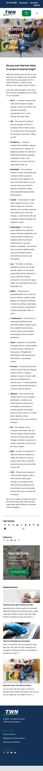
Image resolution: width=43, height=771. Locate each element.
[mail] (19, 540)
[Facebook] (5, 525)
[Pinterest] (34, 525)
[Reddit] (13, 525)
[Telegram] (25, 525)
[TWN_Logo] (9, 12)
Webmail (37, 5)
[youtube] (11, 540)
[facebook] (4, 540)
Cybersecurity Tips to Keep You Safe (18, 605)
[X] (9, 525)
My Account (23, 2)
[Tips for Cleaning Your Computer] (21, 624)
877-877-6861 (11, 2)
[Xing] (5, 529)
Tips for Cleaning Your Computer (16, 641)
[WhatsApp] (21, 525)
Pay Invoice (34, 2)
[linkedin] (15, 540)
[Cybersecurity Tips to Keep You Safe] (21, 591)
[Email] (23, 529)
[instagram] (8, 540)
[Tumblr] (30, 525)
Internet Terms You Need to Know (17, 38)
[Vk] (38, 525)
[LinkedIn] (17, 525)
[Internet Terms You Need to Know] (21, 660)
